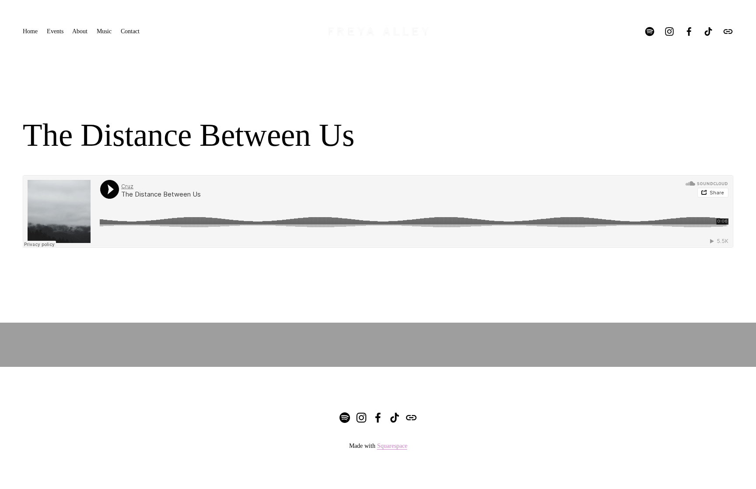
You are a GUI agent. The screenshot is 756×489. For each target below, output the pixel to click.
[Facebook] (689, 31)
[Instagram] (669, 31)
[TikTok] (708, 31)
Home (30, 31)
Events (55, 31)
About (80, 31)
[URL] (728, 31)
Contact (130, 31)
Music (104, 31)
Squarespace (392, 446)
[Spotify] (649, 31)
